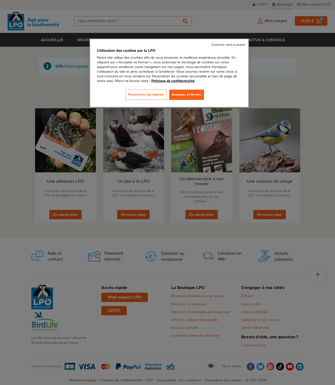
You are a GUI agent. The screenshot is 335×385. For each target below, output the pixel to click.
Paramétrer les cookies (146, 94)
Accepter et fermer (186, 94)
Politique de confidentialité (173, 81)
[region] (169, 73)
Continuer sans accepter (228, 44)
